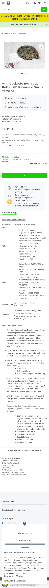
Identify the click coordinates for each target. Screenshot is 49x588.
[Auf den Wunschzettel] (41, 46)
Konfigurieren (25, 540)
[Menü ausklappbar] (3, 1)
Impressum (8, 580)
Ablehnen (25, 548)
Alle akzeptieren (25, 533)
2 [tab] (24, 74)
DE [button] (27, 2)
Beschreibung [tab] (9, 212)
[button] (35, 2)
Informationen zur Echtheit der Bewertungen (23, 585)
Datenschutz (21, 580)
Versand (5, 137)
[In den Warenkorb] (4, 40)
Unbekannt (16, 119)
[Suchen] (44, 9)
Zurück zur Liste (10, 33)
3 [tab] (27, 74)
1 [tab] (22, 74)
